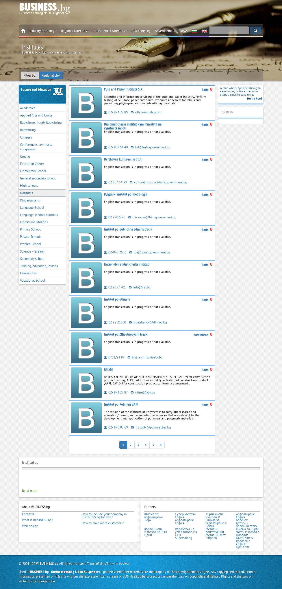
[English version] (204, 30)
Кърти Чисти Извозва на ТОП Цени (155, 532)
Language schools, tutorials (39, 215)
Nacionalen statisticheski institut (126, 264)
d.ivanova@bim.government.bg (154, 217)
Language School (32, 207)
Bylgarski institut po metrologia (125, 194)
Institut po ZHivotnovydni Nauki (126, 334)
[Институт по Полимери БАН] (86, 417)
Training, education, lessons (39, 266)
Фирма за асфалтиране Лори (153, 517)
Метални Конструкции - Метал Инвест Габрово (216, 533)
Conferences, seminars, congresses (36, 146)
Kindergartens (30, 200)
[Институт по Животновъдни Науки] (86, 347)
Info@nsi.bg (141, 287)
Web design (30, 526)
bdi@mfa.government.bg (152, 147)
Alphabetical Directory (109, 31)
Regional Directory (74, 31)
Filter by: (30, 75)
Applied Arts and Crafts (36, 115)
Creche (25, 156)
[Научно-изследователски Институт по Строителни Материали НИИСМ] (86, 382)
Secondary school (32, 259)
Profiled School (30, 244)
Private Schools (30, 236)
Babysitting (28, 130)
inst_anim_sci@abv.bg (147, 357)
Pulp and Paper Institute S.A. (123, 89)
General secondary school (38, 178)
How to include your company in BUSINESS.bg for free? (104, 516)
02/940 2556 (117, 252)
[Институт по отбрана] (86, 312)
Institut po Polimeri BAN (121, 404)
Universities (28, 273)
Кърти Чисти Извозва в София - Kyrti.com (245, 542)
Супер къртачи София (185, 516)
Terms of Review (117, 563)
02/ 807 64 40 (118, 147)
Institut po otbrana (117, 299)
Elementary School (33, 171)
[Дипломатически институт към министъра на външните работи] (86, 137)
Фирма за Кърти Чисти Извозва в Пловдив (247, 532)
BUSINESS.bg (49, 563)
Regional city (51, 75)
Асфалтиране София (245, 516)
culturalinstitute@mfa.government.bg (160, 182)
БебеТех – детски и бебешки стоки (247, 523)
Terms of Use (96, 563)
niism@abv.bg (144, 392)
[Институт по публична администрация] (86, 242)
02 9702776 (116, 217)
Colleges (26, 137)
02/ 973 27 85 (118, 112)
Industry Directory (42, 31)
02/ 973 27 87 (118, 392)
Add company (141, 31)
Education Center (32, 164)
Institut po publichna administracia (128, 229)
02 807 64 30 (117, 182)
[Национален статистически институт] (86, 277)
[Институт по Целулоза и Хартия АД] (86, 102)
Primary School (30, 229)
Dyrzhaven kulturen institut (122, 159)
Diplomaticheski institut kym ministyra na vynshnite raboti (132, 126)
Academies (27, 108)
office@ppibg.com (147, 112)
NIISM (108, 369)
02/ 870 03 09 (118, 427)
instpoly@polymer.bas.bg (153, 427)
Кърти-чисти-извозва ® (215, 516)
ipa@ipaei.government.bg (151, 252)
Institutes (26, 193)
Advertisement (165, 31)
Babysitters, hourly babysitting (41, 122)
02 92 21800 (117, 322)
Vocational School (32, 280)
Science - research (32, 251)
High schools (29, 185)
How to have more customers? (103, 523)
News (183, 31)
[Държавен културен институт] (86, 172)
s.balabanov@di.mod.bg (150, 322)
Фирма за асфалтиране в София (216, 523)
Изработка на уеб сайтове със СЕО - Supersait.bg (186, 533)
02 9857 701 (117, 287)
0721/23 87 (116, 357)
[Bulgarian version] (194, 30)
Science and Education (36, 89)
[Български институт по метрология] (86, 207)
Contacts (28, 514)
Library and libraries (34, 222)
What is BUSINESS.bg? (37, 520)
